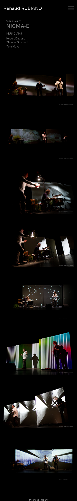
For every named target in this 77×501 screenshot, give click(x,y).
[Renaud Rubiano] (22, 8)
